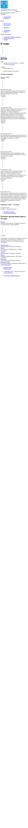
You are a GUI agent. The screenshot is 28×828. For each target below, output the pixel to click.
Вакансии (6, 31)
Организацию (7, 17)
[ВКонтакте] (1, 59)
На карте (12, 64)
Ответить (3, 95)
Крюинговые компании (10, 213)
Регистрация (7, 25)
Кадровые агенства (9, 38)
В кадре (3, 222)
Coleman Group (5, 245)
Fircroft (2, 248)
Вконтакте (6, 27)
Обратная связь (8, 267)
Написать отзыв (5, 77)
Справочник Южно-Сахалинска (12, 37)
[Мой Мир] (6, 59)
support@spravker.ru (6, 264)
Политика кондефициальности (12, 275)
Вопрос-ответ (7, 268)
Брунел (2, 255)
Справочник (4, 9)
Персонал (3, 259)
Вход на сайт (7, 23)
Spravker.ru (8, 271)
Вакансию (6, 18)
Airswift (3, 252)
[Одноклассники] (4, 59)
